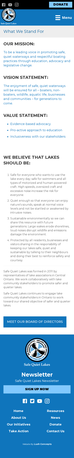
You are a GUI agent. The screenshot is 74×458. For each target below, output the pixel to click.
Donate (56, 424)
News (55, 418)
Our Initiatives (18, 424)
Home (18, 411)
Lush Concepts (43, 444)
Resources (55, 411)
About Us (18, 418)
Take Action (19, 431)
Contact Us (55, 431)
